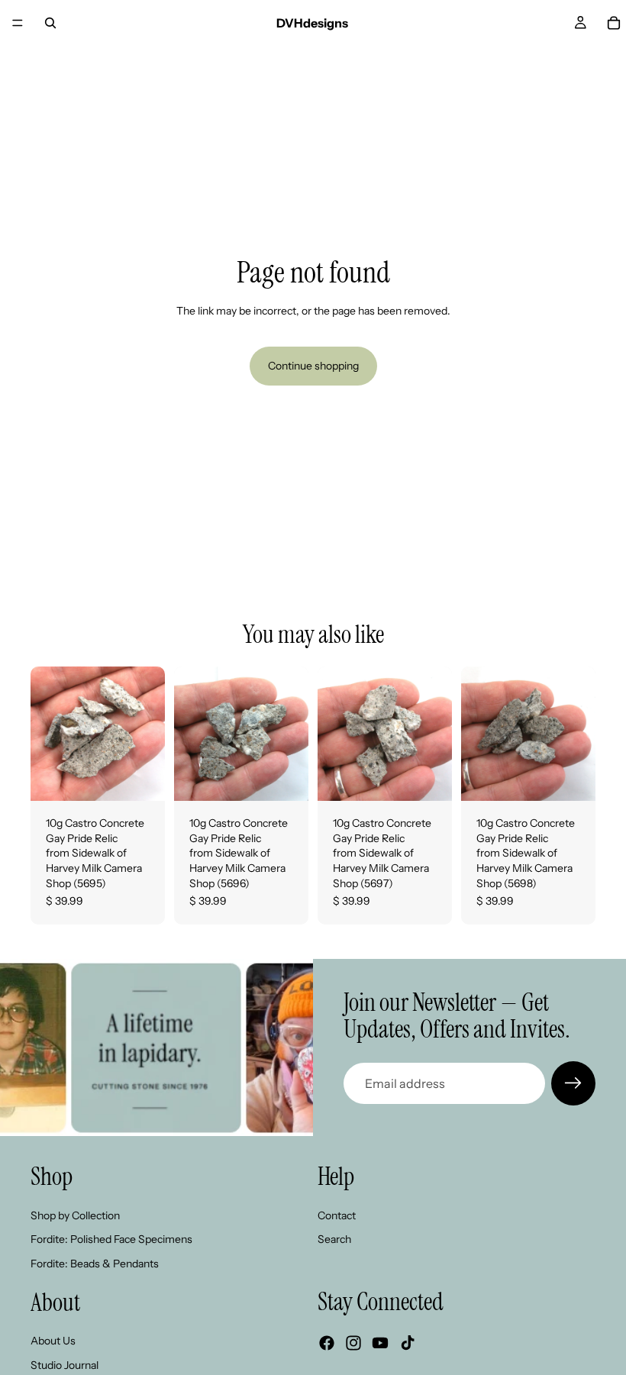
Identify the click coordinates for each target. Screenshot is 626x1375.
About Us (53, 1341)
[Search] (50, 23)
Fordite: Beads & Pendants (95, 1263)
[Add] (141, 777)
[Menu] (17, 22)
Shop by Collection (75, 1215)
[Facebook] (327, 1343)
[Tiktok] (408, 1343)
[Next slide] (148, 733)
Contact (337, 1215)
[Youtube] (380, 1343)
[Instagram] (353, 1343)
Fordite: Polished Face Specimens (111, 1239)
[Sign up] (573, 1083)
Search (334, 1239)
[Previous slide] (47, 733)
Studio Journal (64, 1365)
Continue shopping (313, 366)
